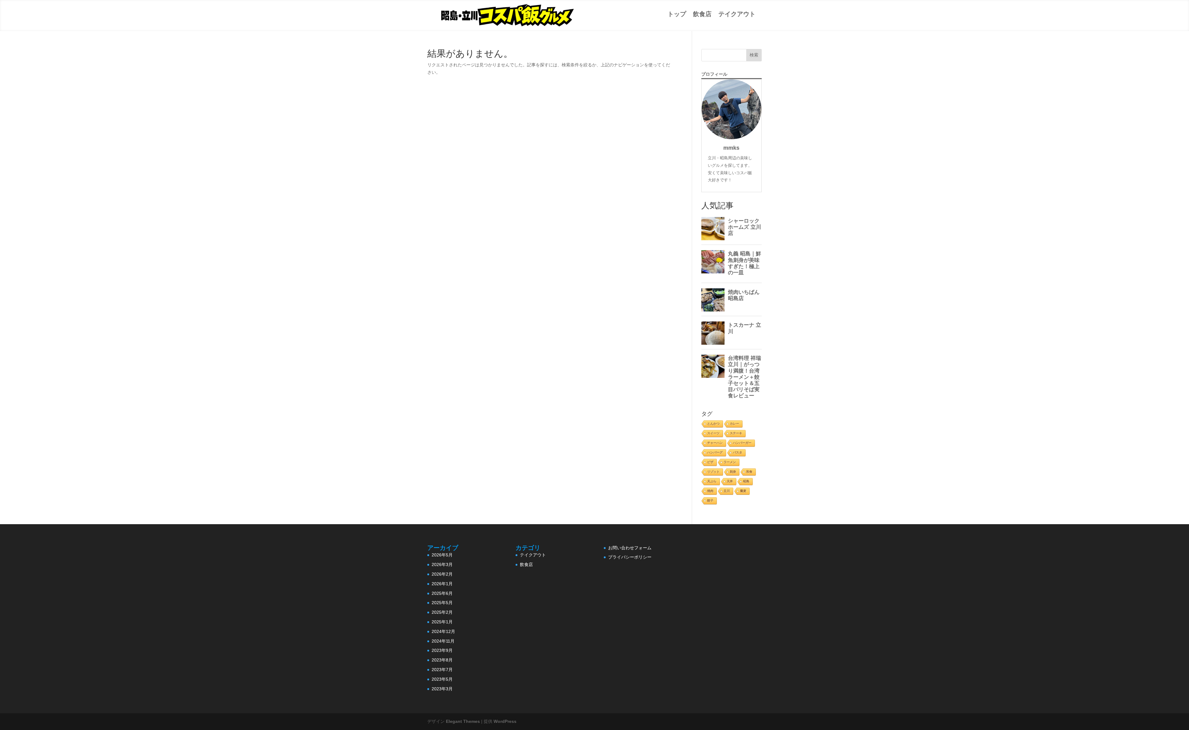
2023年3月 (442, 688)
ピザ (710, 462)
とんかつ (713, 423)
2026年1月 (442, 583)
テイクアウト (737, 14)
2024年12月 (443, 631)
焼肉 (710, 491)
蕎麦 (743, 491)
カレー (734, 423)
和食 (749, 471)
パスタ (737, 452)
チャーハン (715, 443)
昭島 (746, 481)
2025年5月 (442, 602)
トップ (677, 14)
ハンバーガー (742, 443)
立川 (727, 491)
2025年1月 (442, 621)
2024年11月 (443, 641)
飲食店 (702, 14)
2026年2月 (442, 574)
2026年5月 (442, 554)
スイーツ (713, 433)
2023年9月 (442, 650)
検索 (754, 54)
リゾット (713, 471)
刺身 (733, 471)
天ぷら (711, 481)
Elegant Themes (463, 721)
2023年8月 (442, 659)
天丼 (730, 481)
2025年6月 (442, 593)
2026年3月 (442, 564)
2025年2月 (442, 612)
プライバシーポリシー (629, 557)
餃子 (710, 500)
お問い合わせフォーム (629, 547)
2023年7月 (442, 669)
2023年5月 (442, 679)
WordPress (505, 721)
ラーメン (730, 462)
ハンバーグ (715, 452)
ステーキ (736, 433)
